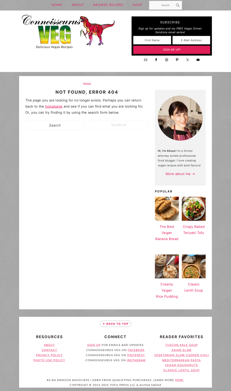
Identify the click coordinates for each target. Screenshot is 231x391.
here (179, 380)
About (49, 345)
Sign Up (94, 345)
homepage (54, 106)
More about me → (180, 174)
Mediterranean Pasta (181, 360)
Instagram (136, 360)
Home (87, 83)
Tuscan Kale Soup (181, 345)
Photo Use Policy (49, 360)
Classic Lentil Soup (181, 370)
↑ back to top (115, 323)
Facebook (136, 350)
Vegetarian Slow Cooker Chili (181, 355)
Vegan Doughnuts (181, 365)
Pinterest (136, 355)
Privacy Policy (49, 355)
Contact (49, 350)
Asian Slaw (182, 350)
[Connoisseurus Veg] (67, 51)
